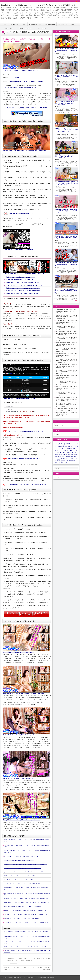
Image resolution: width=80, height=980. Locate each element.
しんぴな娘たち (63, 445)
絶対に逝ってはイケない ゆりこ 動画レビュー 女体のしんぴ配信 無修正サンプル (22, 868)
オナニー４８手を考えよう (9, 958)
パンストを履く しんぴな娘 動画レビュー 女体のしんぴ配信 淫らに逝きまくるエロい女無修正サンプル (66, 382)
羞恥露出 (24, 960)
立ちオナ (67, 458)
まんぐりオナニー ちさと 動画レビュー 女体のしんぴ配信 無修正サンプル (21, 856)
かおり (64, 443)
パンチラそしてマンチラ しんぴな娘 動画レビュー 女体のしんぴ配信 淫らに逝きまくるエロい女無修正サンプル (66, 360)
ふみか (58, 446)
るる (41, 958)
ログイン (58, 477)
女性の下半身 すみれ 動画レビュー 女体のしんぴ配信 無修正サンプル (20, 879)
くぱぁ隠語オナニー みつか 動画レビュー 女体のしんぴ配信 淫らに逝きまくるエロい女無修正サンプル (66, 311)
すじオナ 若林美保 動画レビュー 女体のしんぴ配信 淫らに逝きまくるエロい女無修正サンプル (25, 872)
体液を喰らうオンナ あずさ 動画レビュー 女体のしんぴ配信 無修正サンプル (21, 918)
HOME (4, 24)
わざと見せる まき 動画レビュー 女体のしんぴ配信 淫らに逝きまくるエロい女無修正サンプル (25, 864)
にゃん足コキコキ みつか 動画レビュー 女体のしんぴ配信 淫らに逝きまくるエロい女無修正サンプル (66, 393)
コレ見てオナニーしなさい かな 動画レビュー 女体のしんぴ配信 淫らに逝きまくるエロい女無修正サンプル (66, 322)
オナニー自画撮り (19, 958)
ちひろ (71, 445)
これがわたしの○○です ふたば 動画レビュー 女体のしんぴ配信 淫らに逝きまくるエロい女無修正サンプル (66, 371)
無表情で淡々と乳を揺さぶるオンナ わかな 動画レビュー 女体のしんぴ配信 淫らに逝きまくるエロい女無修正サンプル (66, 399)
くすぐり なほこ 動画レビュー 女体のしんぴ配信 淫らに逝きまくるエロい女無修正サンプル (25, 910)
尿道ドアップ (10, 960)
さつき (75, 443)
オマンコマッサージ (28, 958)
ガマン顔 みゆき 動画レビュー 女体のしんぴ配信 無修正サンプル (19, 860)
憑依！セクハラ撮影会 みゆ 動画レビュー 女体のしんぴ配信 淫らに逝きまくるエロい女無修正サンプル (66, 388)
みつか (68, 446)
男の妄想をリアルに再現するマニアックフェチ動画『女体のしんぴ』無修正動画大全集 (38, 5)
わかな (60, 448)
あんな (59, 443)
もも (73, 446)
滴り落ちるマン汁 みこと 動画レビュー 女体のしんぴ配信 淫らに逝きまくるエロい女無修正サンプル (27, 947)
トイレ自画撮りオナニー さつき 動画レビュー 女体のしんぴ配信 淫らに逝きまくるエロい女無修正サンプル (66, 414)
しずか (58, 445)
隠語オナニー (29, 960)
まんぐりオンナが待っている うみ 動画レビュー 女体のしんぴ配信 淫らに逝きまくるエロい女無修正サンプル (66, 366)
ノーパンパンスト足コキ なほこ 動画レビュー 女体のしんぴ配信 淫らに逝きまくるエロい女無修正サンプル (66, 350)
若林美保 (71, 460)
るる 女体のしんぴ (13, 962)
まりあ (65, 446)
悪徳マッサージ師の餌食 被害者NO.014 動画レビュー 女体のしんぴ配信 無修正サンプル (24, 906)
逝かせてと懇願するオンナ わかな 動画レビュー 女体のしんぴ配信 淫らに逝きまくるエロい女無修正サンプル (66, 344)
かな (69, 443)
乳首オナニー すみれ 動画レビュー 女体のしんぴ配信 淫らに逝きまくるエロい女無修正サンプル (26, 898)
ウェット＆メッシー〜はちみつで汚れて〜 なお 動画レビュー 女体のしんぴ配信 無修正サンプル (26, 922)
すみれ (68, 445)
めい (71, 446)
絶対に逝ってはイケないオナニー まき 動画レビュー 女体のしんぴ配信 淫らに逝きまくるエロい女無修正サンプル (66, 333)
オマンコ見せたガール (67, 450)
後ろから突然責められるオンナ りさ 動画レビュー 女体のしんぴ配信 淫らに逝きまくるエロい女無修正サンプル (66, 317)
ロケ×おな (45, 958)
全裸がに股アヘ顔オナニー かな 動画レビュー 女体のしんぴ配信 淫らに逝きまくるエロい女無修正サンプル (66, 377)
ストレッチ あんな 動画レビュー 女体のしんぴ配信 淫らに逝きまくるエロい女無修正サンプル (25, 914)
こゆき (72, 443)
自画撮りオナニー (65, 460)
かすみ (66, 443)
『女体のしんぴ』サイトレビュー (17, 24)
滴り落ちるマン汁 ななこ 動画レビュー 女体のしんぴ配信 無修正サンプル (21, 876)
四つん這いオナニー (58, 454)
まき (61, 446)
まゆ (63, 446)
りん (57, 448)
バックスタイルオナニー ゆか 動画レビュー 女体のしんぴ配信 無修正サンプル (22, 883)
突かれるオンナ (63, 458)
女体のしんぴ (67, 454)
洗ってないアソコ (17, 960)
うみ (61, 443)
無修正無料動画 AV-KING (35, 24)
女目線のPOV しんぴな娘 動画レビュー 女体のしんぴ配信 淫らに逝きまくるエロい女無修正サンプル (66, 339)
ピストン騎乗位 (36, 958)
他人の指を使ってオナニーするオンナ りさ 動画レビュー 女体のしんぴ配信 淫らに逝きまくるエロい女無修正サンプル (66, 404)
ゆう (75, 446)
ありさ (56, 443)
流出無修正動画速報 (50, 24)
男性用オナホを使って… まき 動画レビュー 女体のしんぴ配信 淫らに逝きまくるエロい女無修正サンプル (66, 355)
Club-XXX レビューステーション (66, 24)
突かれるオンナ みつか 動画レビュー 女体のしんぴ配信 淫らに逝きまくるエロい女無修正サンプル (26, 902)
